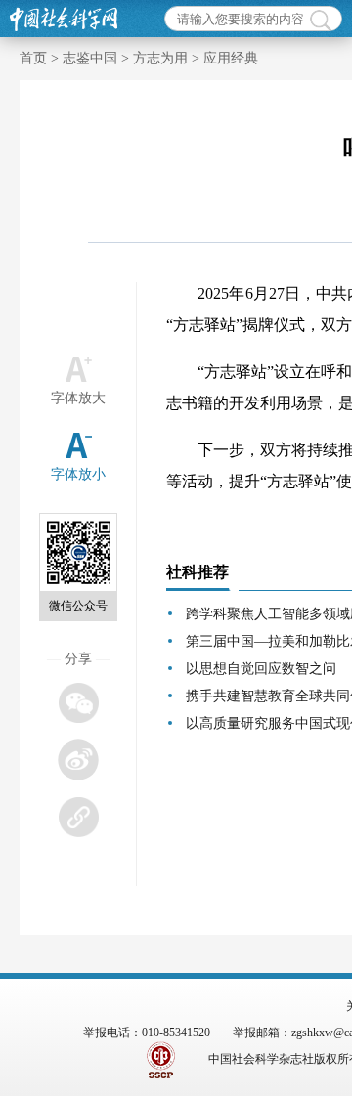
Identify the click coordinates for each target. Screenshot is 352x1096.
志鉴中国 (90, 58)
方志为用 (160, 58)
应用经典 (230, 58)
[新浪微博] (78, 759)
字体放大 (78, 398)
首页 (33, 58)
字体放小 (78, 474)
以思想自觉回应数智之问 (261, 668)
